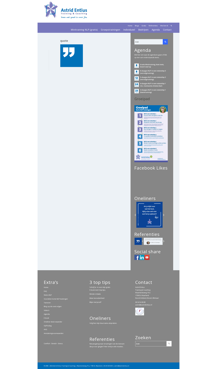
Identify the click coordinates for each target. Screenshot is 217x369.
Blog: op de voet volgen (53, 306)
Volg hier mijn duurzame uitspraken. (103, 323)
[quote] (49, 45)
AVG (45, 329)
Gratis (144, 26)
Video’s (46, 310)
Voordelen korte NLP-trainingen (56, 299)
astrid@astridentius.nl (143, 305)
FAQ (45, 291)
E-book (46, 318)
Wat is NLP (48, 295)
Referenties (153, 26)
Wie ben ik (164, 26)
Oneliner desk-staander (53, 322)
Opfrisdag (47, 326)
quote (64, 40)
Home (130, 26)
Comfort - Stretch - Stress (53, 343)
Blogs (137, 26)
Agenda (47, 314)
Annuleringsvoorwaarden (53, 333)
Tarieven (47, 303)
